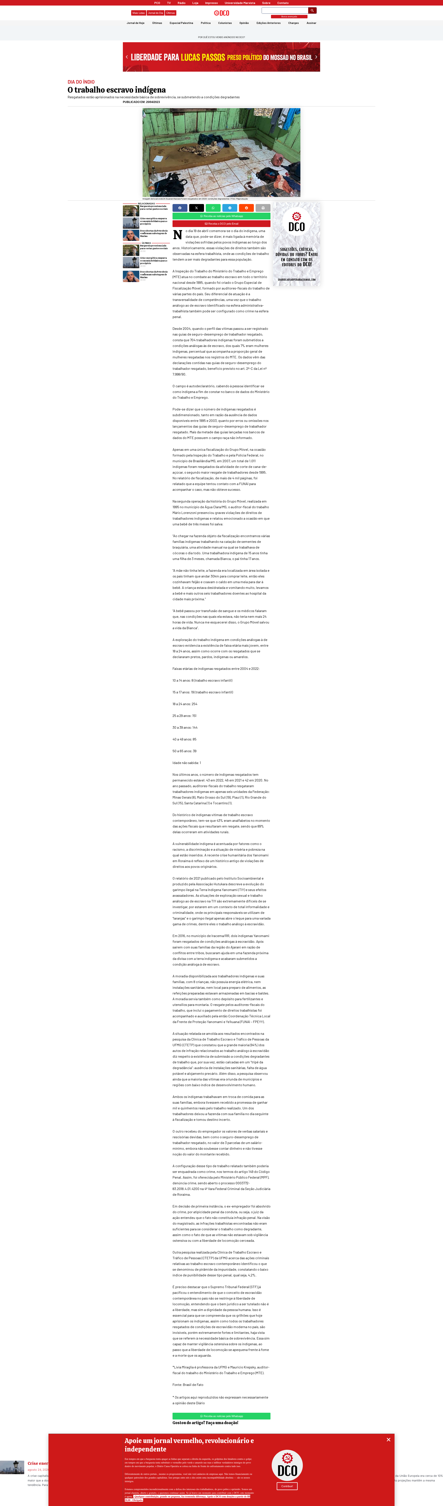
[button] (388, 1439)
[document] (221, 753)
